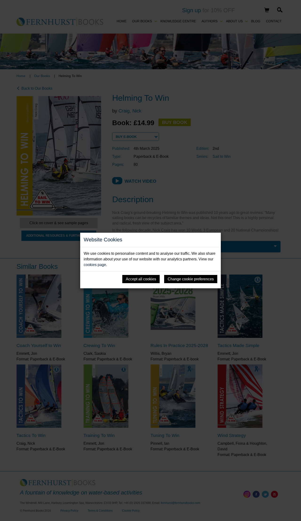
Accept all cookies (141, 279)
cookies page (95, 265)
